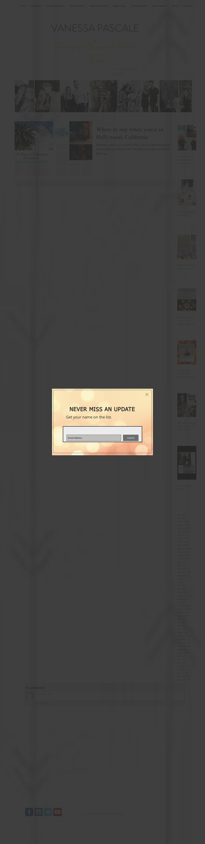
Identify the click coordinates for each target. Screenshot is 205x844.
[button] (146, 394)
